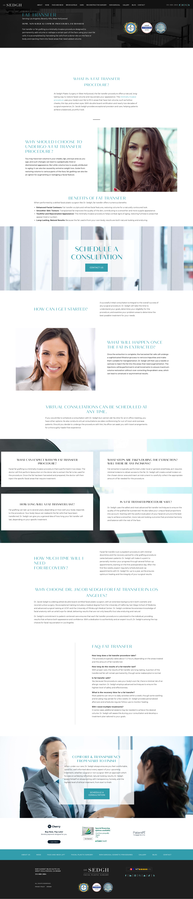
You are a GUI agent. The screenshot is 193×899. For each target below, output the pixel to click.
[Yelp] (188, 5)
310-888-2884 (172, 5)
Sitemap (49, 886)
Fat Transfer (77, 24)
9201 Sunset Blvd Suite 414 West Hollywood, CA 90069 (48, 870)
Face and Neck (57, 5)
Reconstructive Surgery (96, 5)
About (39, 5)
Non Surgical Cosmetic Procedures (49, 24)
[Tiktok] (149, 875)
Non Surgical (114, 5)
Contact (141, 5)
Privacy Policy (40, 886)
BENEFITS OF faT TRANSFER (96, 198)
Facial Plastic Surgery (82, 855)
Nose (47, 5)
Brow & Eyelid (71, 5)
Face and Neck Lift (56, 855)
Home (25, 24)
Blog (134, 5)
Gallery (126, 5)
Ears (82, 5)
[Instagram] (182, 5)
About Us (26, 855)
